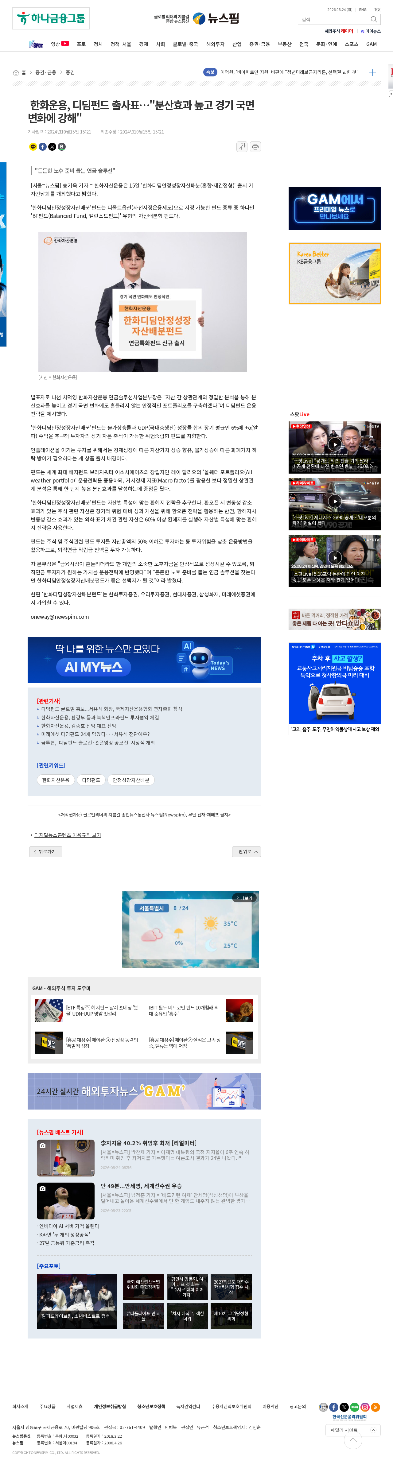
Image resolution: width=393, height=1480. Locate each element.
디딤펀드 (91, 780)
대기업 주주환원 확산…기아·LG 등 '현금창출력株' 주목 (273, 72)
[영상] (335, 446)
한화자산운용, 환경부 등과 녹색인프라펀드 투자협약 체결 (100, 717)
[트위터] (344, 1407)
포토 (81, 44)
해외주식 (339, 31)
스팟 (299, 414)
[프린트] (255, 146)
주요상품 (48, 1406)
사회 (160, 44)
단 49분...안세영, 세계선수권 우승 (141, 1186)
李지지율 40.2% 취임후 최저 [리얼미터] (149, 1143)
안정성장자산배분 (131, 780)
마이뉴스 (371, 31)
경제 (143, 44)
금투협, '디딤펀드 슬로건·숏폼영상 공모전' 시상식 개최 (98, 742)
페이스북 (43, 147)
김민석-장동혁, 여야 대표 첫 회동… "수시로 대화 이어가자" (187, 1287)
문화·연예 (326, 44)
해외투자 (215, 44)
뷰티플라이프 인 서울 (143, 1316)
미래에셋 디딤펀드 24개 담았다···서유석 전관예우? (95, 733)
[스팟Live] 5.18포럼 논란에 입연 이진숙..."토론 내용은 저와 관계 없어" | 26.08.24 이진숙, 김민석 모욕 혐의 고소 (330, 576)
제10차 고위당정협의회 (231, 1316)
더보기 (373, 72)
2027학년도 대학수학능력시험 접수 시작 (231, 1287)
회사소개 (20, 1406)
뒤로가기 (47, 851)
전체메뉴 (18, 44)
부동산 (285, 44)
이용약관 (270, 1406)
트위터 (52, 147)
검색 (374, 19)
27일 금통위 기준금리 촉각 (67, 1242)
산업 (237, 44)
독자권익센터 (188, 1406)
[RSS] (375, 1407)
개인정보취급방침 (110, 1406)
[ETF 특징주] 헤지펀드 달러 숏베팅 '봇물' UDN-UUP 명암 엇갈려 (102, 1010)
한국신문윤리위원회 (350, 1417)
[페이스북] (333, 1407)
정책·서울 (121, 44)
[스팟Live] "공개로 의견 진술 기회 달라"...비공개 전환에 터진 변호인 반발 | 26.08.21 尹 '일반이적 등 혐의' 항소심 (333, 463)
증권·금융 (259, 44)
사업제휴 (75, 1406)
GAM (371, 44)
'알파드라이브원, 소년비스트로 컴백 (75, 1316)
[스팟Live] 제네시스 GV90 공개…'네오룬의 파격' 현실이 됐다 (334, 519)
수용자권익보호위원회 (231, 1406)
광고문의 (298, 1406)
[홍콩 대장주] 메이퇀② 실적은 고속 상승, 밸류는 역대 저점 (185, 1042)
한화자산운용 (56, 780)
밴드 (62, 147)
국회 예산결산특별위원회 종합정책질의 (143, 1287)
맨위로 (245, 851)
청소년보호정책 (151, 1406)
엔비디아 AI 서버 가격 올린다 (69, 1225)
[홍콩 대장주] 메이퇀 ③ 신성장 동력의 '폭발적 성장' (102, 1042)
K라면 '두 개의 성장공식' (64, 1234)
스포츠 (352, 44)
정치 (98, 44)
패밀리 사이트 (344, 1430)
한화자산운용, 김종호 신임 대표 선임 (78, 725)
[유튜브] (323, 1407)
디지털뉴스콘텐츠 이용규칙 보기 (67, 835)
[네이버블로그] (354, 1407)
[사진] (66, 1157)
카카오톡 (33, 147)
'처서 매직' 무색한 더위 (187, 1316)
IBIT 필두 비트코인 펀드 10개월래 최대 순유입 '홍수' (184, 1010)
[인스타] (365, 1407)
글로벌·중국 (185, 44)
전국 (304, 44)
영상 (55, 44)
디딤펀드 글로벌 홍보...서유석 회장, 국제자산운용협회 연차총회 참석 (111, 708)
